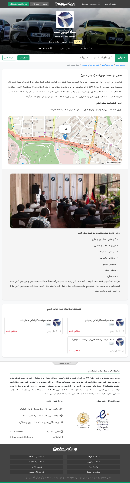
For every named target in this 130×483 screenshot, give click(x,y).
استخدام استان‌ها (36, 461)
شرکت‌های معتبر (36, 472)
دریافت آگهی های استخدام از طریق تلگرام (41, 415)
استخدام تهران (93, 461)
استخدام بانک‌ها (36, 456)
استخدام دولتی (93, 456)
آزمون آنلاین (36, 467)
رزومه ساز (93, 467)
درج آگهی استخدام (18, 4)
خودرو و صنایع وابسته (57, 42)
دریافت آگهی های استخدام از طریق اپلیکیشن (39, 409)
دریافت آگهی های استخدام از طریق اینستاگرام (40, 422)
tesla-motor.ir (43, 48)
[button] (65, 137)
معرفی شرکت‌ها (107, 65)
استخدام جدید (93, 472)
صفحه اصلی (120, 65)
